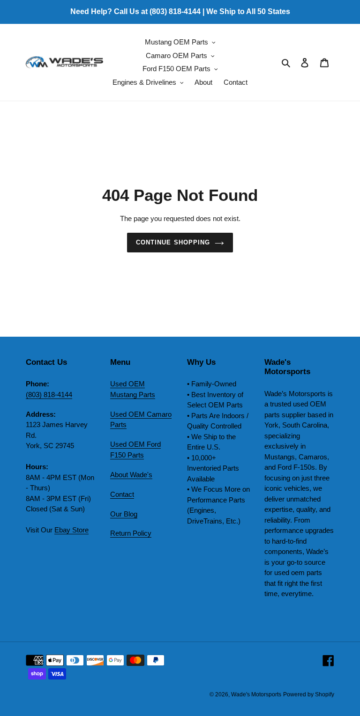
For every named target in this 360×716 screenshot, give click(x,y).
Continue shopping (173, 242)
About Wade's (131, 475)
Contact (122, 494)
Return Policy (130, 533)
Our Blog (123, 514)
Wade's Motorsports (256, 694)
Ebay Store (71, 530)
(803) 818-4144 (49, 395)
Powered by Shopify (308, 694)
